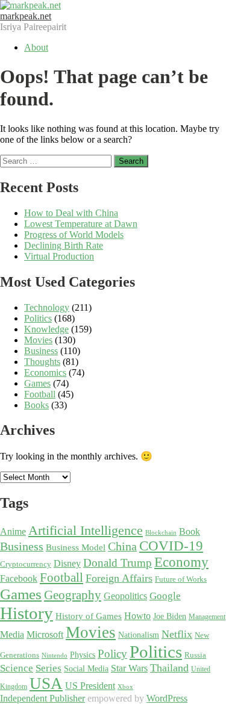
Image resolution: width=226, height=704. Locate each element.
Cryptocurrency (25, 564)
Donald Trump (117, 562)
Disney (67, 563)
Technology (46, 307)
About (36, 47)
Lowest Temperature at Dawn (80, 224)
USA (46, 683)
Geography (72, 595)
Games (37, 383)
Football (39, 394)
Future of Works (181, 579)
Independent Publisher (42, 698)
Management (207, 616)
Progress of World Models (74, 234)
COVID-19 (171, 545)
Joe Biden (169, 616)
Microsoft (45, 634)
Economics (45, 372)
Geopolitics (125, 596)
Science (16, 668)
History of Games (88, 616)
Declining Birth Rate (63, 245)
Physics (82, 654)
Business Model (75, 547)
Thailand (169, 668)
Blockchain (161, 532)
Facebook (18, 578)
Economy (181, 562)
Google (165, 596)
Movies (38, 340)
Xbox (125, 686)
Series (48, 668)
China (122, 546)
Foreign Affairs (119, 578)
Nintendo (54, 655)
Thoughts (42, 362)
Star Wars (129, 668)
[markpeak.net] (30, 5)
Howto (137, 616)
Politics (38, 318)
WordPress (166, 698)
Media (12, 634)
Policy (112, 653)
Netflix (177, 634)
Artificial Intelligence (85, 530)
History (26, 613)
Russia (195, 655)
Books (36, 405)
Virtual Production (59, 256)
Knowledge (46, 329)
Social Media (86, 668)
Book (189, 531)
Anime (13, 531)
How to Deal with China (71, 213)
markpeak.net (25, 16)
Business (41, 351)
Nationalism (138, 635)
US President (90, 686)
